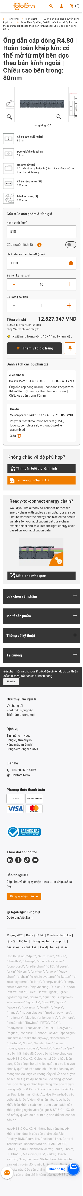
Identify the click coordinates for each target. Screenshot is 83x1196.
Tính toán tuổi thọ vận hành (33, 470)
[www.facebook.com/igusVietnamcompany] (18, 860)
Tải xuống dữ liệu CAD (29, 481)
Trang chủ (13, 18)
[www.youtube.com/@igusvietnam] (35, 860)
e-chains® (31, 18)
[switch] (70, 244)
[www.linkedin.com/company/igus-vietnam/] (10, 860)
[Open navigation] (6, 6)
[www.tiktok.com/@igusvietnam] (27, 860)
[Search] (51, 6)
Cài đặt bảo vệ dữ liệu (54, 947)
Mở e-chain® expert (27, 577)
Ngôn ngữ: (25, 912)
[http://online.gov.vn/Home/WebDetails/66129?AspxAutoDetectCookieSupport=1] (24, 831)
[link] (41, 470)
